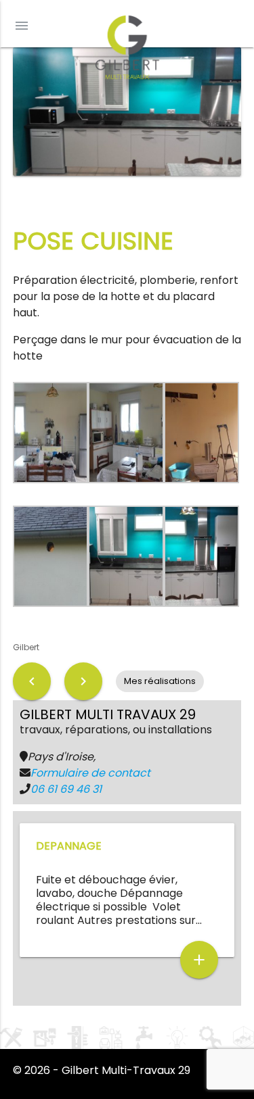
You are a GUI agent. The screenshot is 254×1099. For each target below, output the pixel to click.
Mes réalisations (160, 681)
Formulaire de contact (90, 773)
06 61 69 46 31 (66, 789)
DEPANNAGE (69, 846)
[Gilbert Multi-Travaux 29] (127, 43)
